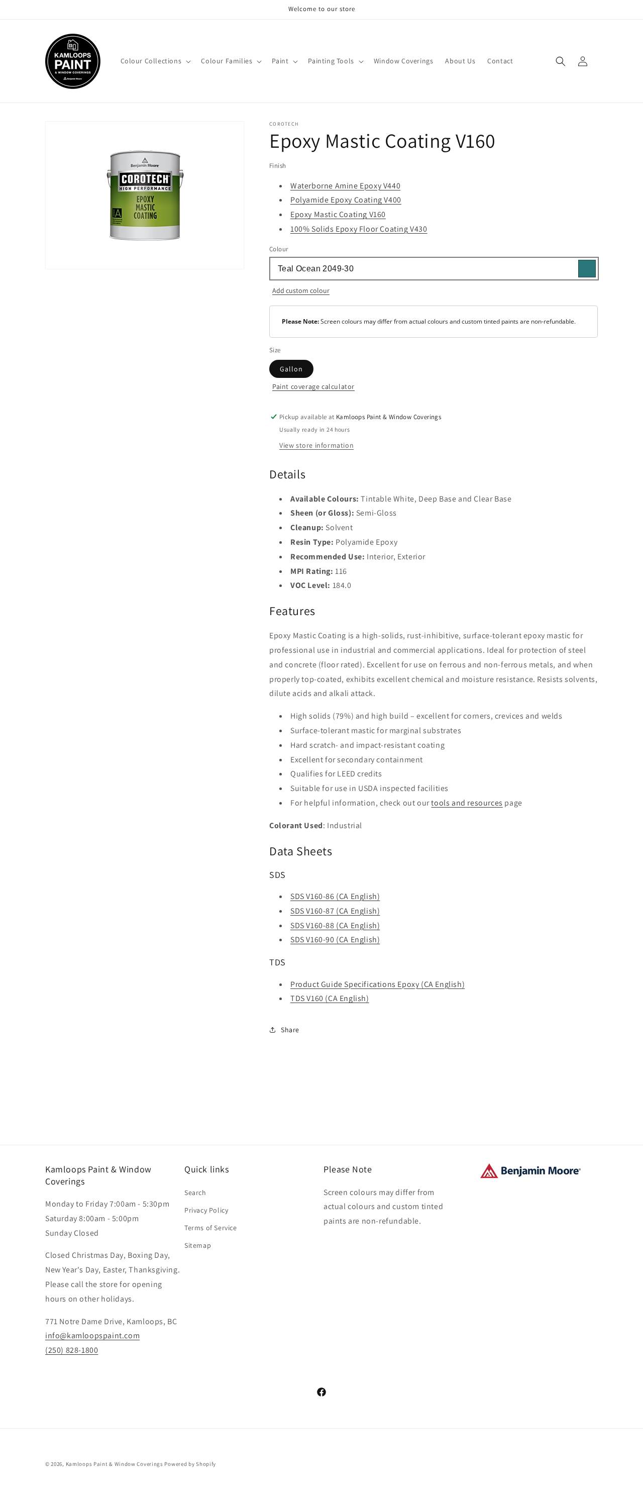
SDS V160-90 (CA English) (335, 939)
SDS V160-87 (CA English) (335, 911)
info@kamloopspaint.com (92, 1335)
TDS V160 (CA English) (329, 998)
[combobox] (433, 268)
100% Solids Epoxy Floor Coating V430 (358, 229)
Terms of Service (210, 1227)
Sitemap (197, 1245)
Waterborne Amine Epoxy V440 (345, 185)
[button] (155, 60)
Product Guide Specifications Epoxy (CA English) (377, 984)
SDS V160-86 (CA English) (335, 896)
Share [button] (290, 1029)
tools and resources (466, 803)
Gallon (291, 368)
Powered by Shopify (190, 1463)
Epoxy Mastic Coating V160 (338, 214)
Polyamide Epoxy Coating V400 (345, 199)
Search (195, 1192)
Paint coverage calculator (313, 386)
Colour (278, 249)
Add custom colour (301, 290)
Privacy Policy (206, 1210)
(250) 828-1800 (71, 1350)
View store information (316, 445)
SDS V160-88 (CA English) (335, 925)
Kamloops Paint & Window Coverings (114, 1463)
